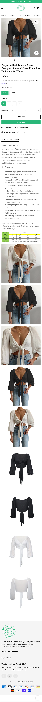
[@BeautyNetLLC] (15, 676)
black (13, 93)
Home (3, 15)
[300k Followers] (3, 676)
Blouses (12, 15)
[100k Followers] (9, 676)
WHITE (5, 93)
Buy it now (21, 122)
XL (14, 103)
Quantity (4, 110)
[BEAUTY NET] (21, 8)
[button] (38, 8)
